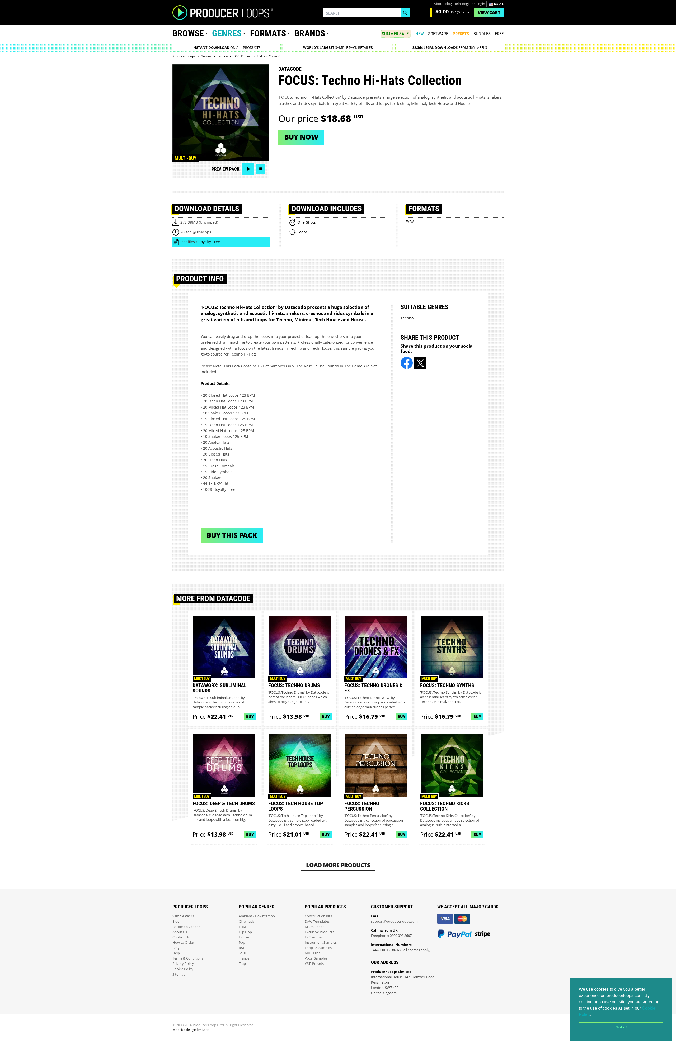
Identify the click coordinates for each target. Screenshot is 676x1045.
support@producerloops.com (394, 921)
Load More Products (338, 865)
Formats (268, 33)
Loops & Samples (318, 948)
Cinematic (246, 921)
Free (499, 33)
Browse (188, 33)
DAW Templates (317, 921)
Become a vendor (186, 926)
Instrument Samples (321, 942)
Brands (309, 33)
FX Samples (314, 937)
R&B (242, 948)
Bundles (482, 33)
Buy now (301, 137)
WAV (410, 221)
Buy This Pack (231, 535)
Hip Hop (245, 932)
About (439, 4)
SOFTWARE (438, 33)
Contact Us (181, 937)
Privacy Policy (183, 963)
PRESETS (461, 33)
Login (480, 4)
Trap (242, 963)
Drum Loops (314, 926)
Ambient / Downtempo (257, 916)
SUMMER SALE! (396, 33)
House (244, 937)
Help (457, 4)
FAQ (175, 948)
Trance (244, 958)
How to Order (183, 942)
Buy (250, 716)
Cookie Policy (182, 969)
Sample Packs (183, 916)
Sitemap (178, 974)
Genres (227, 33)
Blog (448, 4)
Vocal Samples (316, 958)
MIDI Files (312, 953)
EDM (242, 926)
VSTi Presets (314, 963)
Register (468, 4)
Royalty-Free (209, 241)
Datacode (290, 69)
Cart (489, 12)
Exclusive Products (319, 932)
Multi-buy (185, 158)
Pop (242, 942)
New (419, 33)
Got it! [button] (621, 1027)
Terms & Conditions (187, 958)
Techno (407, 317)
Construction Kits (318, 916)
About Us (179, 932)
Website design (184, 1030)
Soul (242, 953)
